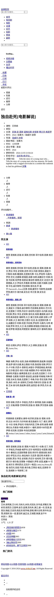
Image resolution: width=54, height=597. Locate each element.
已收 (4, 76)
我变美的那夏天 (13, 527)
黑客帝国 (9, 249)
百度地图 (22, 564)
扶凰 (8, 533)
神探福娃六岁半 (13, 539)
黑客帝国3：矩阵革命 (14, 263)
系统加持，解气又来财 (16, 545)
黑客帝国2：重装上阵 (14, 300)
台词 (8, 65)
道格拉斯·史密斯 (31, 132)
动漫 (8, 26)
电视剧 (9, 20)
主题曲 (9, 62)
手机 (4, 85)
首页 (8, 17)
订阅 (4, 79)
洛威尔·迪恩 (17, 138)
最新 (8, 38)
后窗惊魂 (9, 340)
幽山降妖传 (11, 542)
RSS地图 (13, 564)
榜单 (8, 35)
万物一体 (9, 356)
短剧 (8, 32)
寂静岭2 (9, 413)
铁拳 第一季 (10, 397)
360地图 (30, 564)
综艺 (8, 29)
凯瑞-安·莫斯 (17, 132)
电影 (8, 23)
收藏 (4, 73)
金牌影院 (5, 9)
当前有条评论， (25, 156)
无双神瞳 (10, 536)
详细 (10, 59)
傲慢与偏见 (11, 530)
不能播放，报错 (14, 218)
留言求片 (5, 576)
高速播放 (10, 215)
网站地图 (5, 564)
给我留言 (38, 564)
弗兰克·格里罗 (45, 132)
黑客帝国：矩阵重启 (13, 441)
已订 (4, 82)
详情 (24, 166)
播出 (10, 68)
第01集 (9, 234)
